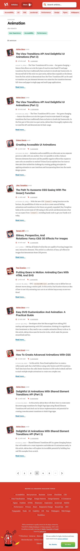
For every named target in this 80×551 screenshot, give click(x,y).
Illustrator (38, 503)
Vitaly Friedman (34, 527)
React (35, 507)
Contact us (32, 536)
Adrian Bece (20, 49)
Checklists (58, 495)
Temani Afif (20, 231)
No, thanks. (53, 544)
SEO (66, 507)
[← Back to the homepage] (6, 5)
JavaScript (34, 12)
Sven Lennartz (46, 527)
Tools (25, 511)
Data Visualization (18, 499)
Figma (65, 12)
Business (42, 495)
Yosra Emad (20, 350)
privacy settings (63, 539)
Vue (47, 511)
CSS (24, 12)
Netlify (43, 529)
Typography (16, 511)
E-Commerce (66, 499)
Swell (56, 529)
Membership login (27, 539)
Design (56, 12)
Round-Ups (59, 507)
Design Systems (53, 499)
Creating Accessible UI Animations (36, 144)
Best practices (32, 495)
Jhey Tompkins (22, 185)
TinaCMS (49, 529)
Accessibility (9, 12)
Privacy (28, 507)
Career (49, 495)
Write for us (24, 536)
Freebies (23, 503)
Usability (36, 511)
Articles (14, 5)
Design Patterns (40, 499)
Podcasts (39, 543)
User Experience (15, 33)
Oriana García (21, 140)
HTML (30, 503)
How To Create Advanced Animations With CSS (43, 354)
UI (30, 511)
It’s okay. (68, 544)
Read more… (20, 87)
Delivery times (38, 539)
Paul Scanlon (21, 268)
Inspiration (48, 503)
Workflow (41, 515)
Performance (46, 12)
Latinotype (42, 531)
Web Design (65, 511)
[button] (74, 5)
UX (18, 12)
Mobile (66, 503)
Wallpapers (55, 511)
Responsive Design (46, 507)
